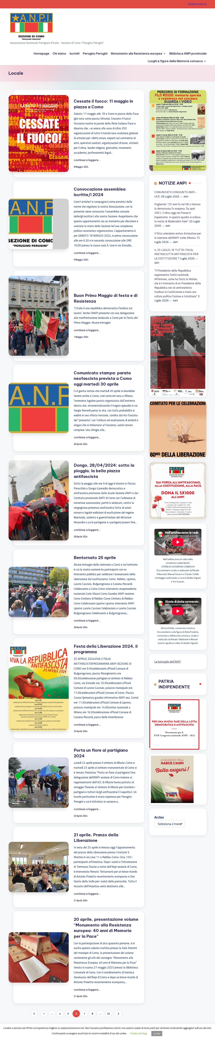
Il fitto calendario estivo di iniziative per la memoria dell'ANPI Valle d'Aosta (177, 235)
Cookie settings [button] (138, 1033)
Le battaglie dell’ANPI (167, 661)
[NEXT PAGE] (118, 1013)
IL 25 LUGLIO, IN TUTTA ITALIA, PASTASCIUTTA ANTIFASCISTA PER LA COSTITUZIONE (176, 254)
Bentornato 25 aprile (95, 557)
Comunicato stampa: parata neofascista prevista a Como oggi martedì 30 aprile (103, 378)
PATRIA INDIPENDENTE (174, 684)
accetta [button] (156, 1033)
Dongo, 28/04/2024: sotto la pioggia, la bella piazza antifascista (104, 471)
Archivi (159, 817)
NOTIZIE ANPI (173, 183)
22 (108, 1013)
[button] (34, 1013)
